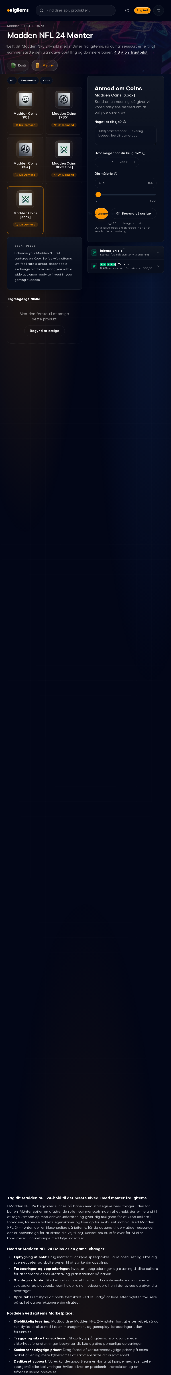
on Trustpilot (131, 52)
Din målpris (104, 174)
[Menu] (158, 10)
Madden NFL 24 (18, 25)
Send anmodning (101, 213)
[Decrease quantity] (99, 162)
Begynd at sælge (44, 331)
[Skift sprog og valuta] (127, 10)
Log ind (142, 10)
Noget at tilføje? (108, 122)
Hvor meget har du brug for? (118, 153)
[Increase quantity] (134, 162)
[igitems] (17, 10)
